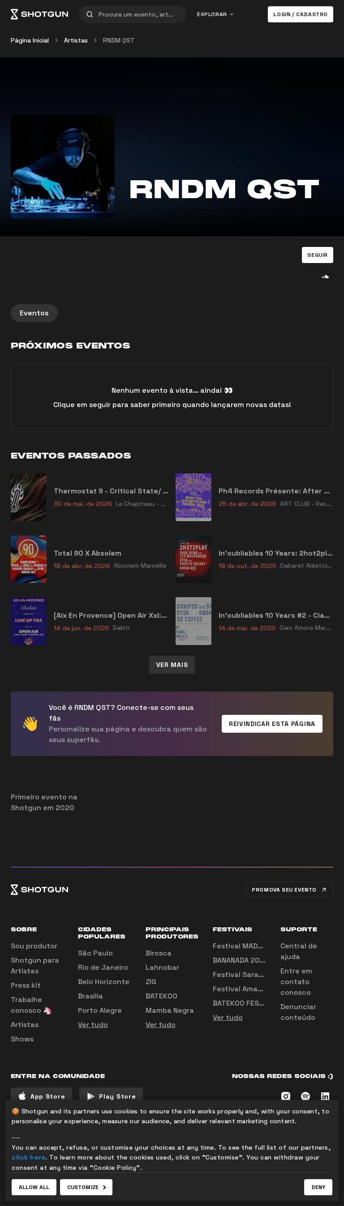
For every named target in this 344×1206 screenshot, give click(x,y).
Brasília (90, 996)
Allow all (34, 1187)
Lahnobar (162, 967)
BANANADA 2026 (241, 960)
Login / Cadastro (300, 14)
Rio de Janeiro (103, 967)
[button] (317, 255)
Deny (318, 1187)
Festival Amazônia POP (252, 989)
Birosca (159, 953)
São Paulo (95, 953)
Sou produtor (34, 946)
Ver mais (172, 665)
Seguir (317, 255)
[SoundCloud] (325, 276)
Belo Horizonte (103, 981)
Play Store (117, 1096)
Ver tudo (93, 1024)
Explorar (212, 14)
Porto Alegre (100, 1010)
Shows (22, 1039)
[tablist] (172, 313)
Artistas (76, 40)
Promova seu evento (284, 889)
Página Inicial (30, 40)
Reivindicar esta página (272, 724)
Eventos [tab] (34, 313)
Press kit (26, 985)
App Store (47, 1096)
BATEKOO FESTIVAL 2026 (255, 1003)
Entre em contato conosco (296, 981)
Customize (83, 1187)
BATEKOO (161, 996)
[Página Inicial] (39, 14)
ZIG (151, 981)
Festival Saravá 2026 (250, 974)
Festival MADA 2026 (247, 946)
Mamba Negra (170, 1010)
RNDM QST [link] (119, 40)
